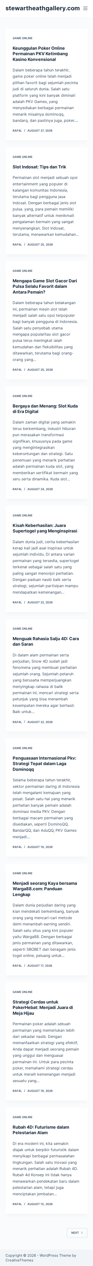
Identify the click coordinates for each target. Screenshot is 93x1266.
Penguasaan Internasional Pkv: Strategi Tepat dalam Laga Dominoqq (44, 764)
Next (75, 1232)
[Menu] (85, 8)
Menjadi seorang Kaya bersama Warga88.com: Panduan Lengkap (45, 889)
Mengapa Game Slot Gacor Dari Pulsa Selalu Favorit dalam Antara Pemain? (45, 286)
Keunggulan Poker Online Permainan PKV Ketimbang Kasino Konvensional (40, 54)
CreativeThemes (19, 1260)
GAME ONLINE (22, 38)
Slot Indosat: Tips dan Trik (39, 166)
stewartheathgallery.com (42, 8)
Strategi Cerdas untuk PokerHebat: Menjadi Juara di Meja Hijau (43, 1007)
